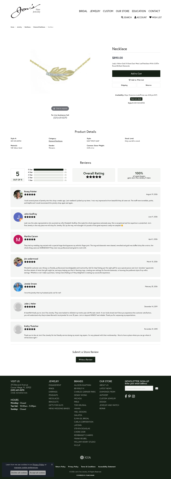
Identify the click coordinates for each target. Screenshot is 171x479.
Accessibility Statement (107, 467)
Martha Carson (31, 236)
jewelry (19, 27)
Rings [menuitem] (51, 388)
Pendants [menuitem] (53, 395)
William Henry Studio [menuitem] (84, 442)
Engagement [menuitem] (55, 385)
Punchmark (90, 475)
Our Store (122, 11)
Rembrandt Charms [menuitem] (83, 435)
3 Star (30, 175)
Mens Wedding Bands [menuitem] (59, 408)
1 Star (30, 180)
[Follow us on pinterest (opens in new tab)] (129, 396)
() (66, 170)
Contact (154, 11)
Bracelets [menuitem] (54, 401)
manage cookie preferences (26, 467)
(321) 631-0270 (60, 117)
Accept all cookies (37, 473)
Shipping (124, 85)
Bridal (83, 11)
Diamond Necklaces (39, 27)
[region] (60, 72)
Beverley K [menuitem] (79, 388)
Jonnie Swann (30, 283)
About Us (104, 385)
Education (139, 11)
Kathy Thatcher (31, 326)
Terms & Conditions (88, 467)
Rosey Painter (30, 191)
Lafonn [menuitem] (77, 425)
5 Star (30, 170)
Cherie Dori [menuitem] (80, 432)
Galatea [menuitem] (78, 415)
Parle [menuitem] (76, 401)
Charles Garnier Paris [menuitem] (85, 391)
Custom (108, 11)
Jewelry (95, 11)
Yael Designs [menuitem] (80, 411)
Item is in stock (136, 99)
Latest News (106, 388)
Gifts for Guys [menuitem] (56, 405)
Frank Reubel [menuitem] (80, 438)
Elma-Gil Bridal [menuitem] (81, 418)
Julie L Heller (30, 303)
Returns (148, 85)
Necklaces (28, 27)
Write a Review (85, 359)
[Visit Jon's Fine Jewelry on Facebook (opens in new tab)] (126, 396)
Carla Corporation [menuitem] (83, 421)
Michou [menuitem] (78, 398)
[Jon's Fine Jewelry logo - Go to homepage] (27, 11)
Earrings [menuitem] (53, 391)
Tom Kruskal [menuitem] (80, 405)
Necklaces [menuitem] (54, 398)
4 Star (30, 172)
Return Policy (60, 467)
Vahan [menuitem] (77, 408)
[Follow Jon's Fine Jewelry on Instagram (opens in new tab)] (133, 396)
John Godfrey (30, 214)
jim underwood (31, 258)
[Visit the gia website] (85, 457)
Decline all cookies (19, 473)
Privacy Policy (73, 467)
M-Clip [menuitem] (77, 445)
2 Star (30, 178)
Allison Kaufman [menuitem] (82, 385)
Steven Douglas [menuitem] (82, 428)
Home (12, 27)
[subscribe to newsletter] (156, 388)
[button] (126, 17)
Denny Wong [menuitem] (80, 395)
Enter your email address (136, 383)
